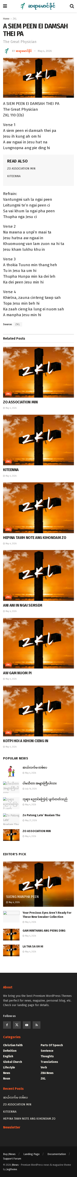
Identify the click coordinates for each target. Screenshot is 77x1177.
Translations (49, 1062)
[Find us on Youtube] (27, 1025)
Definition (9, 1051)
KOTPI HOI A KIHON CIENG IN (25, 741)
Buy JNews (9, 1154)
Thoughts (47, 1056)
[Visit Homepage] (38, 6)
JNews (15, 1164)
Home (6, 18)
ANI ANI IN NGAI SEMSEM (22, 605)
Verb (44, 1067)
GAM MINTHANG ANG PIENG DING (44, 930)
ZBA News (47, 1073)
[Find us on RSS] (36, 1025)
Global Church (12, 1062)
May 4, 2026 (45, 50)
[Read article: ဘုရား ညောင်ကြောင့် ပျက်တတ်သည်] (11, 803)
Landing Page (31, 1154)
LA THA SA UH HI (33, 946)
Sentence (47, 1051)
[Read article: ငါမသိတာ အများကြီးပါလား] (11, 787)
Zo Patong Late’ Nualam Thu (41, 815)
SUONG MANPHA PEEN (22, 897)
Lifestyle (9, 1067)
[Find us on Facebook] (7, 1025)
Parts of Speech (52, 1045)
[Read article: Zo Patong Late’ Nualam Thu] (11, 819)
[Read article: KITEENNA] (38, 440)
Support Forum (12, 1158)
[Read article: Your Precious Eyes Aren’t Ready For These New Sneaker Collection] (11, 917)
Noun (6, 1078)
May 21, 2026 (30, 820)
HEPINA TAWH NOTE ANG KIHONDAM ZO (34, 537)
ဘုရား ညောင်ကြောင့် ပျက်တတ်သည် (45, 799)
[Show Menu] (5, 6)
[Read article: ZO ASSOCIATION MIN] (38, 372)
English (8, 1056)
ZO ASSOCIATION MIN (21, 168)
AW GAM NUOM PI (17, 673)
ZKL (15, 18)
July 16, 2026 (30, 789)
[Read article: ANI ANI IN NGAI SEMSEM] (38, 575)
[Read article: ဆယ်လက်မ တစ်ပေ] (11, 771)
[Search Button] (72, 6)
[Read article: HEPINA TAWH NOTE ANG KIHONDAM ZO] (38, 507)
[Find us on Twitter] (17, 1025)
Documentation (56, 1154)
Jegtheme (11, 1169)
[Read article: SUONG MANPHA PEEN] (38, 886)
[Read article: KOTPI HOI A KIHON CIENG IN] (38, 711)
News (6, 1073)
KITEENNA (14, 176)
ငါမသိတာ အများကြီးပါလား (40, 783)
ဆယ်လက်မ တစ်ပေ (35, 767)
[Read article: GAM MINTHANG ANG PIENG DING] (11, 934)
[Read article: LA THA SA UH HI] (11, 950)
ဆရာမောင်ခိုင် (24, 50)
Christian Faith (13, 1045)
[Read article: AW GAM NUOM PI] (38, 643)
